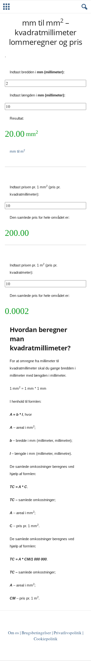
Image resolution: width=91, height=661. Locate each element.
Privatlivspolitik (68, 632)
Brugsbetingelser (36, 632)
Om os (13, 632)
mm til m (17, 151)
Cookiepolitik (46, 638)
